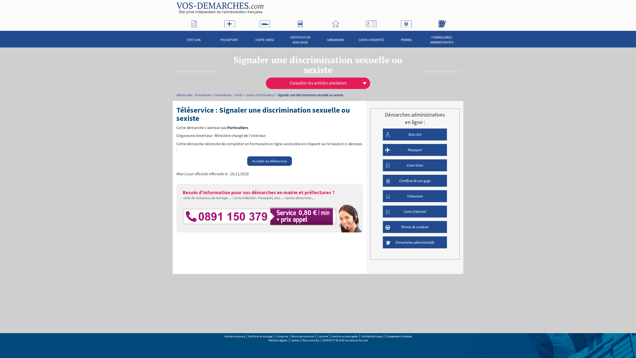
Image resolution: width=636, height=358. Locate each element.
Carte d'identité (371, 40)
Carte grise (282, 336)
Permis (406, 40)
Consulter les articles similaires (318, 83)
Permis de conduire (415, 226)
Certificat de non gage (300, 40)
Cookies (294, 340)
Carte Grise (264, 40)
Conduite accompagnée (344, 336)
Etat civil (194, 40)
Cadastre (322, 336)
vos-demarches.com (356, 340)
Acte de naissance (235, 336)
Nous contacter (310, 340)
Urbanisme (335, 40)
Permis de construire (302, 336)
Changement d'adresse (398, 336)
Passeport (229, 40)
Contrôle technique (371, 336)
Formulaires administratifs (442, 40)
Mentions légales (278, 340)
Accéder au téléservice (269, 161)
